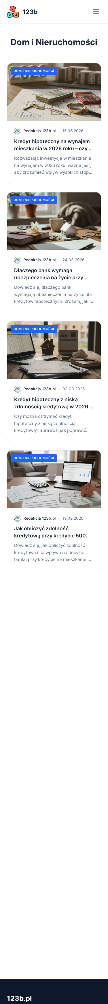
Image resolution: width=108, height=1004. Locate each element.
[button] (96, 11)
